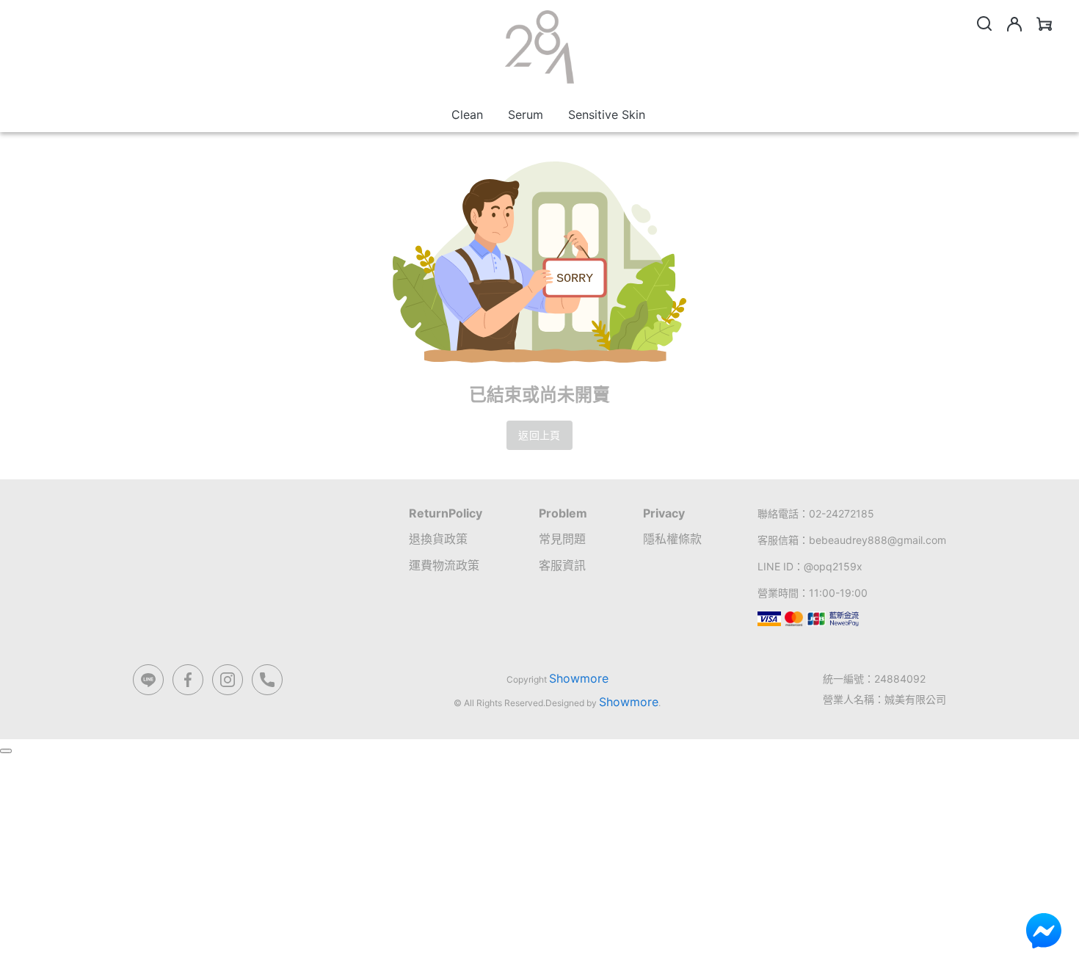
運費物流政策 (444, 565)
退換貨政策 (438, 538)
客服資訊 (562, 565)
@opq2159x (833, 566)
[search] (984, 23)
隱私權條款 (672, 538)
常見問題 (562, 538)
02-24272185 (841, 513)
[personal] (1014, 24)
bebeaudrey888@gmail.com (877, 540)
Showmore (578, 678)
